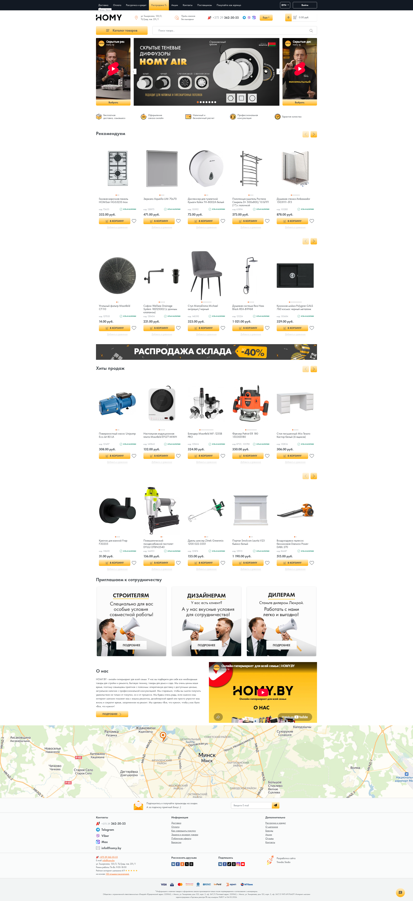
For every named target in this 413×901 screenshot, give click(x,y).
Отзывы (269, 838)
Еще (265, 17)
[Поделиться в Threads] (191, 864)
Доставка (176, 823)
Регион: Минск (105, 10)
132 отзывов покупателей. (117, 873)
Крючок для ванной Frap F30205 (113, 542)
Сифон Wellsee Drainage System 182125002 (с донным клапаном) (160, 309)
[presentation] (133, 71)
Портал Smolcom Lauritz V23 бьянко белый (248, 542)
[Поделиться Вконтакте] (173, 864)
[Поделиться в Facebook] (178, 864)
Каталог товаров (124, 30)
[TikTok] (229, 864)
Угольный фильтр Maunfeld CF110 (114, 307)
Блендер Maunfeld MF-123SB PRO (205, 435)
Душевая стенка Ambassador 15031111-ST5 (293, 200)
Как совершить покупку (183, 830)
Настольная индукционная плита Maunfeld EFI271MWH (160, 435)
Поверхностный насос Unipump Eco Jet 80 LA (117, 435)
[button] (198, 102)
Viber (105, 836)
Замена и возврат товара (184, 834)
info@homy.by (111, 848)
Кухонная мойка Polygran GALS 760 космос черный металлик (295, 307)
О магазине (271, 826)
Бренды (269, 830)
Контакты (270, 842)
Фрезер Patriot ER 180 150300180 (245, 435)
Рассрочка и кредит (275, 823)
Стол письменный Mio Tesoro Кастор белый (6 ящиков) (293, 435)
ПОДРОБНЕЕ (110, 714)
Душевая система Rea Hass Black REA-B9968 (248, 307)
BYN (284, 5)
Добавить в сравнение (117, 227)
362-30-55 (226, 17)
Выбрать (113, 102)
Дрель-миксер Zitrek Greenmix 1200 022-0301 (205, 542)
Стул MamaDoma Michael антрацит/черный (203, 307)
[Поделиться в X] (187, 864)
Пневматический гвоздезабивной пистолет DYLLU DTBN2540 (158, 544)
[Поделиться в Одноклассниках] (182, 864)
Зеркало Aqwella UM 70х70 (160, 199)
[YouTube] (243, 864)
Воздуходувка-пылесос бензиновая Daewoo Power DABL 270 (292, 544)
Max (104, 842)
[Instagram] (238, 864)
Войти (305, 5)
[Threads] (234, 864)
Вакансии (176, 842)
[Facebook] (225, 864)
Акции (268, 834)
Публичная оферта (181, 838)
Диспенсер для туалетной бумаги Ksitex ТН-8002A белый (206, 200)
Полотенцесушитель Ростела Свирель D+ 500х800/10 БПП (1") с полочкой (250, 202)
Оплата (175, 826)
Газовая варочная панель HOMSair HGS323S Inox (113, 200)
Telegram (107, 830)
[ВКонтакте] (220, 864)
